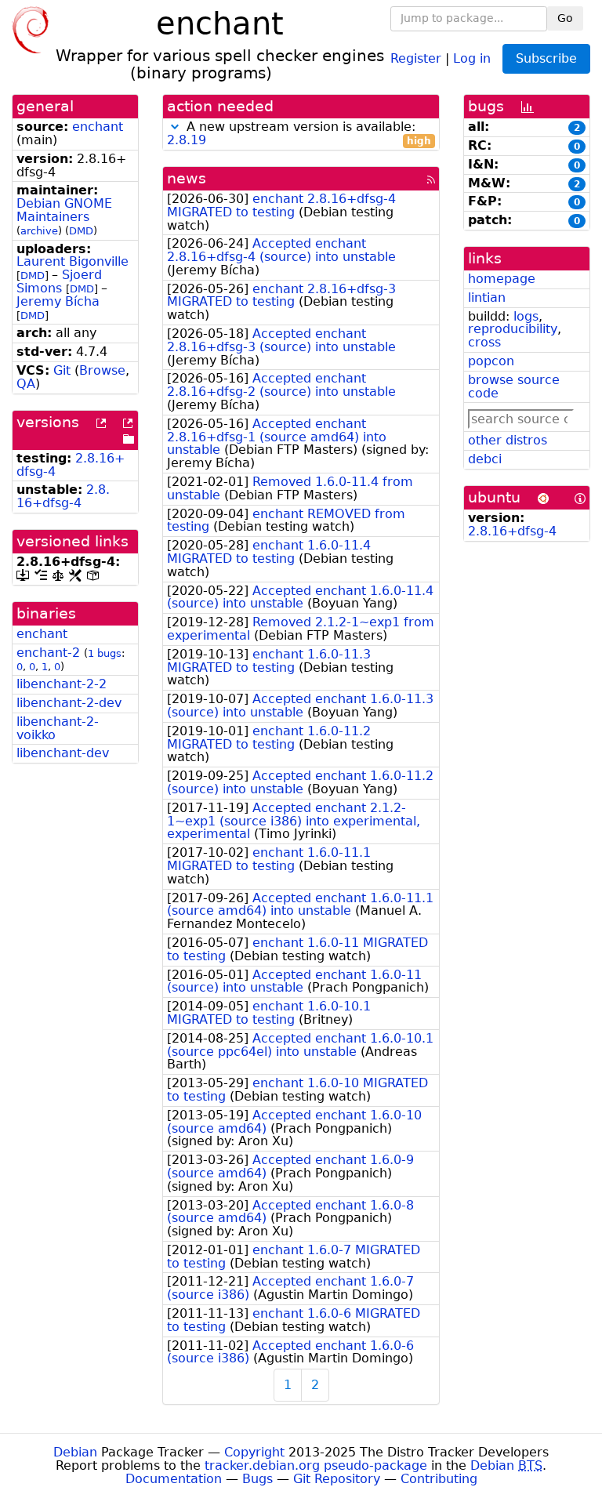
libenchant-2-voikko (57, 728)
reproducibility (512, 328)
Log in (472, 57)
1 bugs (104, 653)
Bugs (257, 1478)
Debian (75, 1452)
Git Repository (336, 1478)
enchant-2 (48, 652)
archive (39, 231)
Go (565, 18)
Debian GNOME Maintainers (64, 210)
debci (485, 459)
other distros (507, 440)
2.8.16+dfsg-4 (63, 496)
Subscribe (546, 58)
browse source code (514, 386)
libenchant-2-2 (61, 683)
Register (415, 57)
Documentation (173, 1478)
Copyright (254, 1452)
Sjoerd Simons (59, 281)
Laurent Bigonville (72, 261)
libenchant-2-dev (68, 702)
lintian (487, 297)
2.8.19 (186, 139)
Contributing (439, 1478)
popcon (491, 361)
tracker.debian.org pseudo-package (316, 1465)
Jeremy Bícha (58, 301)
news (186, 178)
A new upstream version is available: (299, 134)
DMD (81, 231)
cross (484, 342)
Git (62, 370)
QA (25, 383)
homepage (501, 278)
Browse (102, 370)
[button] (175, 126)
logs (526, 316)
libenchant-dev (62, 752)
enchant (97, 126)
